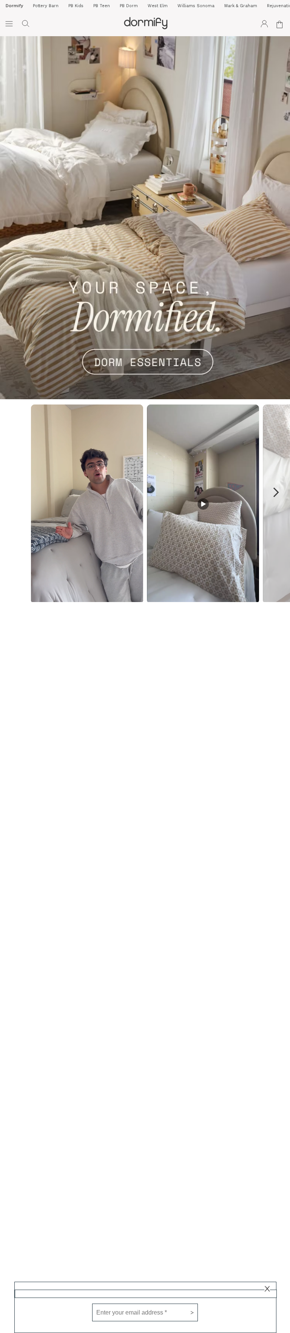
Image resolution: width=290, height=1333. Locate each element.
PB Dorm (129, 5)
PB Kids (75, 5)
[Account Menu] (264, 23)
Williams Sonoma (195, 5)
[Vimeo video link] (145, 217)
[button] (25, 23)
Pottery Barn (46, 5)
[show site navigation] (9, 23)
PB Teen (101, 5)
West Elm (158, 5)
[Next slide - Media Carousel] (275, 492)
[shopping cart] (280, 23)
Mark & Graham (240, 5)
